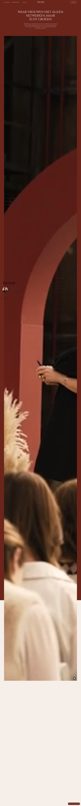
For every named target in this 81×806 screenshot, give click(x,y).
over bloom (58, 284)
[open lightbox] (40, 358)
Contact (24, 2)
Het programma (59, 282)
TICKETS (73, 2)
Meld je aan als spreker (61, 288)
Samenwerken (58, 286)
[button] (16, 2)
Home (56, 280)
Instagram (72, 280)
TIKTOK (71, 282)
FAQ (55, 290)
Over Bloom (7, 2)
